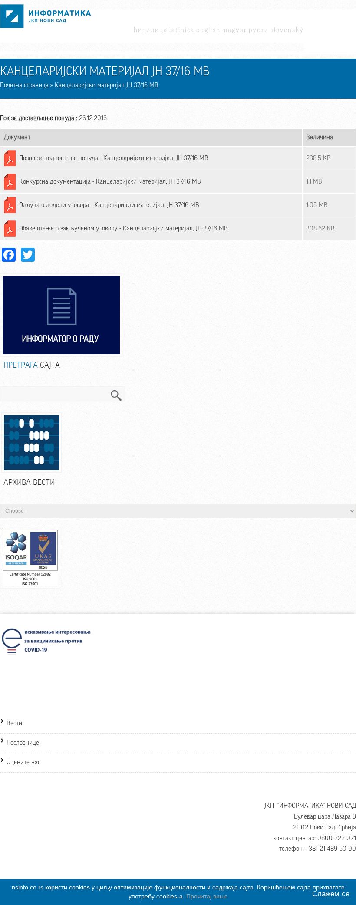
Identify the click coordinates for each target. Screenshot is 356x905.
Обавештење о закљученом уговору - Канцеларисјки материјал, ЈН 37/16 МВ (123, 228)
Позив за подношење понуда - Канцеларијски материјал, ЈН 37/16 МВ (113, 158)
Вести (14, 723)
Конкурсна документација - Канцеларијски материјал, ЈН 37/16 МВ (110, 181)
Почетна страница (24, 85)
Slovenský (287, 30)
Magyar (234, 30)
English (208, 30)
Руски (259, 30)
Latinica (181, 30)
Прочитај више (207, 896)
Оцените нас (23, 762)
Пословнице (23, 743)
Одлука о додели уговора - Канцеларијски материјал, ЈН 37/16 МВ (109, 205)
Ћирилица (151, 30)
